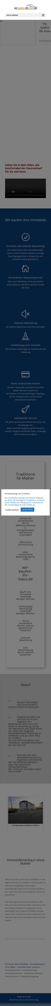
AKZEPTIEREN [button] (27, 509)
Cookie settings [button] (12, 509)
